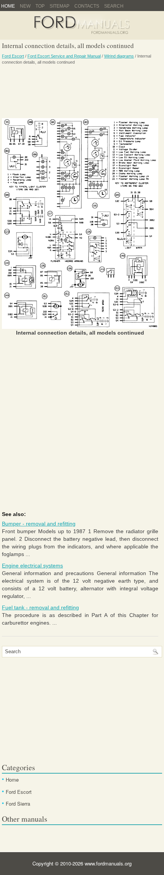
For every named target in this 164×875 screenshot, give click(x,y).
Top (40, 6)
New (25, 6)
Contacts (86, 6)
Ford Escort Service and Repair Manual (64, 56)
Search (114, 6)
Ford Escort (13, 56)
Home (8, 6)
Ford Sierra (18, 803)
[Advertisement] (80, 91)
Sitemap (59, 6)
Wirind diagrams (119, 56)
